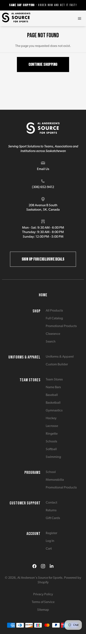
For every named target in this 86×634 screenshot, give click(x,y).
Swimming (53, 457)
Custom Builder (57, 364)
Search (51, 341)
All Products (54, 310)
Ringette (52, 434)
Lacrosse (52, 426)
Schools (51, 441)
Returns (51, 510)
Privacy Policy (43, 594)
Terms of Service (43, 602)
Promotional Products (61, 326)
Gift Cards (53, 518)
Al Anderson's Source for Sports (39, 578)
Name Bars (53, 387)
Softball (51, 449)
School (51, 472)
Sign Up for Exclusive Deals (43, 259)
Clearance (53, 334)
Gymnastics (54, 410)
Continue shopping (43, 64)
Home (43, 295)
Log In (50, 541)
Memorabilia (55, 480)
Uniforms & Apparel (60, 356)
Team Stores (54, 379)
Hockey (51, 418)
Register (51, 533)
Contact (51, 502)
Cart (49, 548)
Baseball (52, 395)
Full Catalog (54, 318)
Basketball (53, 403)
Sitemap (43, 610)
